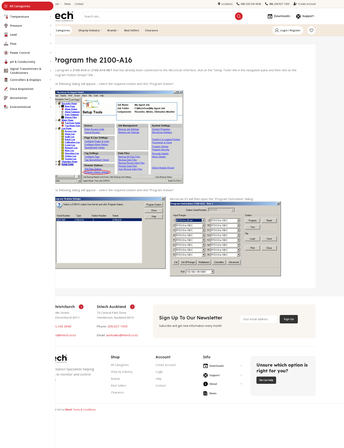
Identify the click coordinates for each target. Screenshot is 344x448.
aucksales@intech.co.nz (121, 335)
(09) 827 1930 (118, 326)
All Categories (61, 30)
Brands (115, 379)
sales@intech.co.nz (63, 335)
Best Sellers (118, 385)
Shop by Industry (122, 372)
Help (158, 379)
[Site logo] (57, 16)
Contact (161, 385)
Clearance (117, 392)
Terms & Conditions (84, 409)
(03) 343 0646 (61, 326)
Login (159, 372)
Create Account (166, 365)
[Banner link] (282, 376)
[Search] (239, 16)
